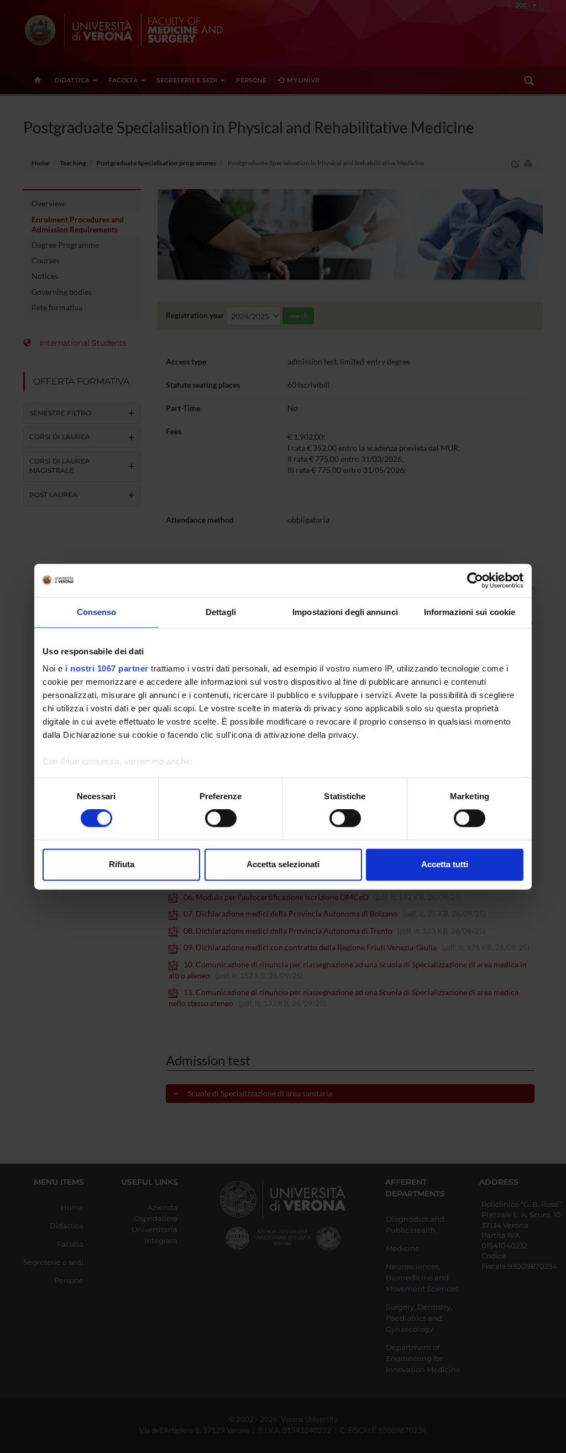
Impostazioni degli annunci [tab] (345, 612)
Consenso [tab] (97, 612)
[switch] (221, 818)
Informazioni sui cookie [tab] (469, 612)
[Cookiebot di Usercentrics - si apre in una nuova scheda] (475, 580)
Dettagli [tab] (221, 612)
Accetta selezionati (283, 864)
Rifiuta (121, 864)
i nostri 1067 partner (107, 668)
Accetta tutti (444, 864)
